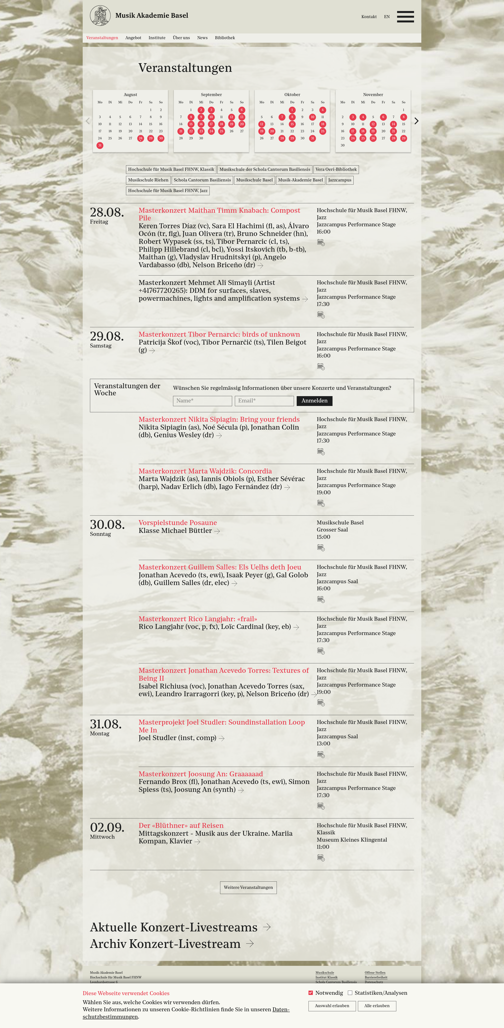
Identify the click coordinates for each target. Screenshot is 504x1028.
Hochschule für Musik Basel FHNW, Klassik (171, 169)
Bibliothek (225, 38)
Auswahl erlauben (332, 1006)
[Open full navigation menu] (405, 17)
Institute (157, 38)
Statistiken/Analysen (381, 993)
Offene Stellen (375, 972)
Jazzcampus (339, 180)
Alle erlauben (377, 1006)
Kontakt (369, 17)
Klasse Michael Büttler (176, 531)
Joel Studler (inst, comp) (178, 738)
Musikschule (325, 972)
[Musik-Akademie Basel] (144, 16)
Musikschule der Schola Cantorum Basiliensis (265, 169)
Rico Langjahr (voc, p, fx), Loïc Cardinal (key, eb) (216, 627)
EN (387, 17)
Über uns (181, 38)
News (202, 38)
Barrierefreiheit (376, 977)
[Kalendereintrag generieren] (322, 242)
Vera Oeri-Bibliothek (336, 169)
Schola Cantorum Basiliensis (202, 180)
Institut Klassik (327, 977)
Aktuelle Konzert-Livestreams (175, 928)
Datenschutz (374, 982)
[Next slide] (416, 121)
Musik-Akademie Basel (300, 180)
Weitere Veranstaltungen (248, 888)
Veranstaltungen (102, 38)
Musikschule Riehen (148, 180)
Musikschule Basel (254, 180)
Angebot (133, 38)
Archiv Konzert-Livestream (167, 945)
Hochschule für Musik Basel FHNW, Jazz (168, 191)
